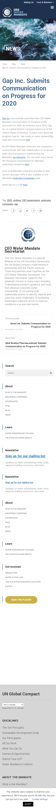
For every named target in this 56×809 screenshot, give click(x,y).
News (8, 415)
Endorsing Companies (23, 178)
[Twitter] (26, 210)
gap (16, 204)
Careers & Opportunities (16, 753)
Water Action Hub (14, 577)
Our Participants (11, 738)
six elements (19, 157)
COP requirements (31, 200)
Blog (7, 410)
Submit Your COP (12, 759)
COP (28, 140)
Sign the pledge (21, 599)
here (27, 164)
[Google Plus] (20, 210)
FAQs (7, 406)
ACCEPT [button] (28, 804)
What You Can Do (12, 748)
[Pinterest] (33, 210)
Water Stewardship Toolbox (19, 433)
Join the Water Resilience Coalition (22, 582)
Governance (11, 401)
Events (8, 586)
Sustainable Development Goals (20, 732)
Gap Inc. (6, 118)
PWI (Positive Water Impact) (18, 438)
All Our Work (9, 743)
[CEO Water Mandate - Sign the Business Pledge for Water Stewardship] (14, 13)
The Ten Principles (13, 727)
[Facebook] (13, 210)
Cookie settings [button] (40, 799)
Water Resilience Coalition (17, 764)
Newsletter (11, 573)
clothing (17, 200)
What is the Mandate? (15, 392)
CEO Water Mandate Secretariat (22, 250)
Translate (20, 708)
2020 (9, 200)
